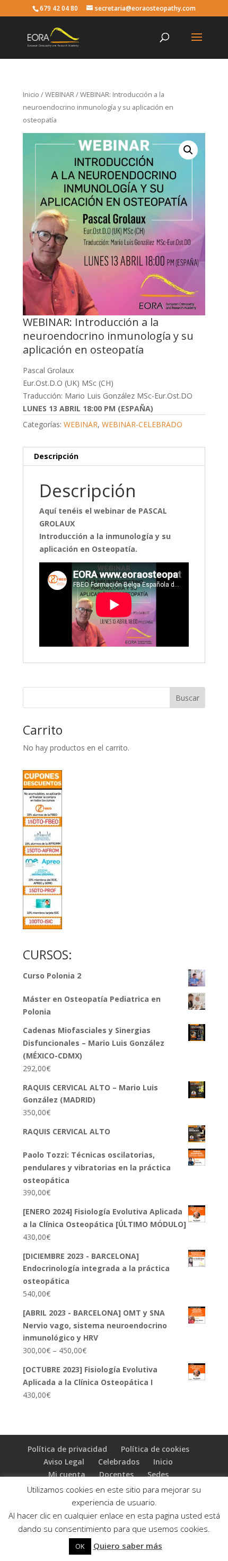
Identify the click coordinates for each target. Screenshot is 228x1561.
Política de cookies (155, 1449)
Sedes (158, 1474)
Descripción (56, 456)
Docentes (116, 1474)
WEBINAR (59, 94)
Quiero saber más (127, 1545)
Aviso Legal (63, 1462)
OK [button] (80, 1546)
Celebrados (118, 1462)
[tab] (114, 456)
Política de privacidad (67, 1449)
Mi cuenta (66, 1474)
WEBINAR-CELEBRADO (142, 424)
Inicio (31, 94)
